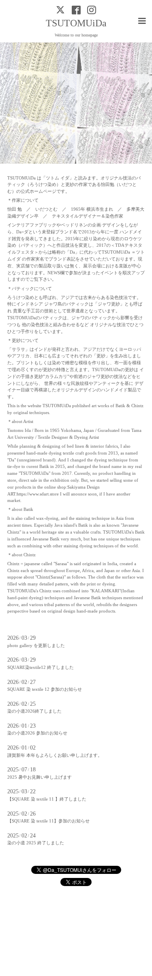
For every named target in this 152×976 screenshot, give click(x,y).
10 (131, 156)
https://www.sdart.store (38, 494)
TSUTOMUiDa (76, 23)
